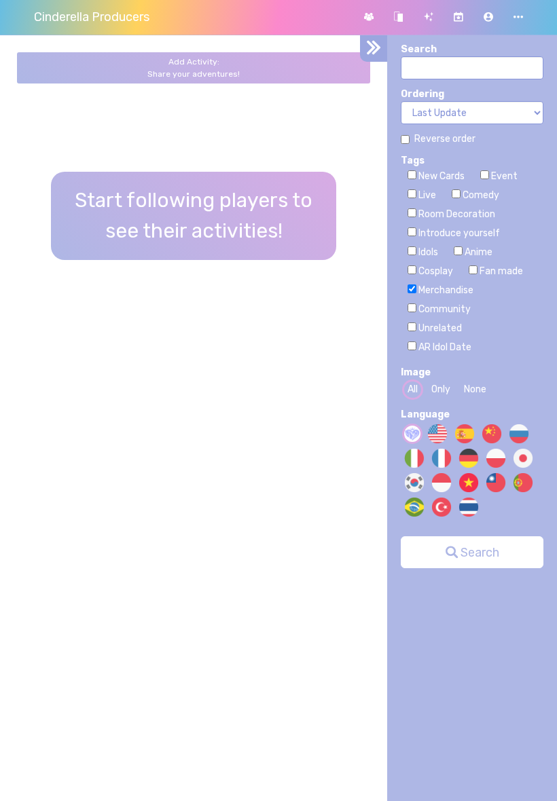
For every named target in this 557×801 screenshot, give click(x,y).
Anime (477, 252)
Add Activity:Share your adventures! (193, 68)
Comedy (480, 195)
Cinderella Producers (91, 17)
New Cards (440, 176)
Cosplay (434, 271)
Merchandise (444, 290)
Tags (413, 160)
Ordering (422, 94)
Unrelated (439, 328)
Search (419, 49)
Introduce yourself (458, 233)
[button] (488, 17)
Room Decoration (455, 214)
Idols (427, 252)
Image (416, 372)
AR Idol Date (443, 347)
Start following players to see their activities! (193, 215)
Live (426, 195)
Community (443, 309)
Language (425, 414)
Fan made (500, 271)
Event (503, 176)
